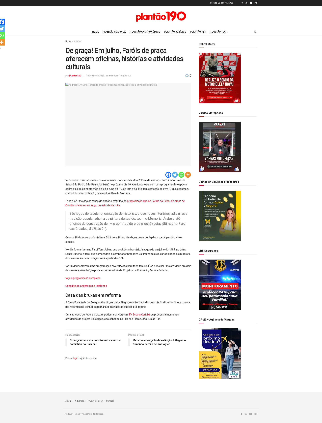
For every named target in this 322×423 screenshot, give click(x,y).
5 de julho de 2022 (95, 75)
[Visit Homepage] (161, 16)
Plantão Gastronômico (145, 31)
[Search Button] (255, 32)
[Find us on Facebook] (242, 3)
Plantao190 (75, 75)
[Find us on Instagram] (256, 3)
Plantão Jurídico (175, 31)
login (75, 358)
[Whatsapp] (181, 175)
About (68, 401)
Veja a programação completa (82, 278)
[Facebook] (168, 175)
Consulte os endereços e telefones (86, 285)
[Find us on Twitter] (246, 3)
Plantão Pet (198, 31)
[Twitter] (175, 175)
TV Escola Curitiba (139, 314)
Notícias (77, 41)
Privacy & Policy (95, 401)
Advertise (79, 401)
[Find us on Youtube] (251, 3)
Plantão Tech (219, 31)
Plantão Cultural (114, 31)
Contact (110, 401)
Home (95, 31)
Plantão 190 (125, 75)
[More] (188, 175)
